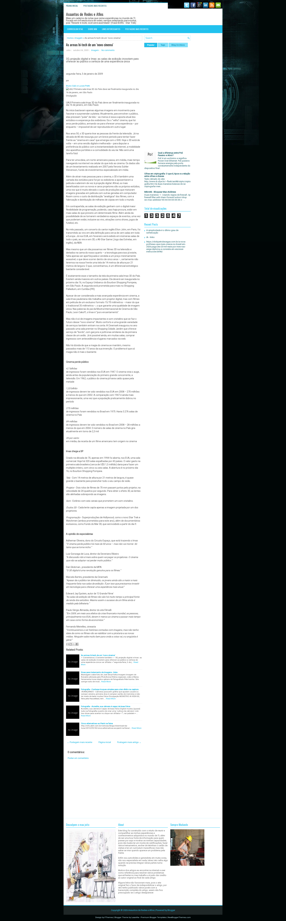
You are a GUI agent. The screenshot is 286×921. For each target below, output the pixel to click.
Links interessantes (111, 29)
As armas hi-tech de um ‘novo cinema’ (89, 44)
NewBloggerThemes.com (179, 917)
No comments (108, 50)
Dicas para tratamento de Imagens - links (99, 672)
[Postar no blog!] (70, 644)
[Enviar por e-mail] (67, 644)
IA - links (150, 237)
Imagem (79, 38)
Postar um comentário (78, 758)
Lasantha (135, 917)
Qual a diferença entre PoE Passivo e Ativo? (170, 154)
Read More (106, 681)
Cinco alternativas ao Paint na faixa (97, 723)
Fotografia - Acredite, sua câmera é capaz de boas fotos (105, 706)
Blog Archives (178, 45)
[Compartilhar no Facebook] (77, 644)
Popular (150, 45)
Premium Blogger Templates (153, 917)
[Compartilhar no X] (73, 644)
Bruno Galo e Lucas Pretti (78, 86)
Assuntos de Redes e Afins (84, 14)
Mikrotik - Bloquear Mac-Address (160, 192)
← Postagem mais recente (79, 742)
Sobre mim (92, 29)
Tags (163, 45)
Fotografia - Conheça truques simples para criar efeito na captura (110, 689)
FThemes (109, 917)
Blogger (171, 910)
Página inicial (72, 5)
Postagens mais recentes (95, 5)
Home (70, 38)
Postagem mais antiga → (129, 742)
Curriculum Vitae (75, 29)
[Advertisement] (104, 789)
